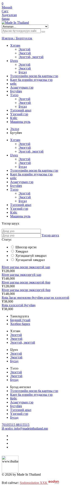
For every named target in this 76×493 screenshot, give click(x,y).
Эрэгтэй (24, 49)
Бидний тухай (20, 320)
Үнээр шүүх (50, 235)
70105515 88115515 (15, 424)
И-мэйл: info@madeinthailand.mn (25, 428)
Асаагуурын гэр (21, 87)
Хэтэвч (15, 45)
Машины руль (20, 122)
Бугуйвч (16, 91)
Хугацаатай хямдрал (30, 260)
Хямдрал (21, 251)
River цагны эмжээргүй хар (21, 274)
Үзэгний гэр (19, 114)
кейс (13, 83)
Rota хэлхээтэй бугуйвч (18, 305)
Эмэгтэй (25, 53)
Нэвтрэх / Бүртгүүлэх (17, 38)
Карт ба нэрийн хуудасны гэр (31, 80)
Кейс (13, 398)
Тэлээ (14, 95)
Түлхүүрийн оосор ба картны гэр (34, 76)
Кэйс (13, 118)
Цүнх (14, 60)
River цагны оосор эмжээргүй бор (26, 290)
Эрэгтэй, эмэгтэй (31, 57)
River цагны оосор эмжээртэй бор (26, 282)
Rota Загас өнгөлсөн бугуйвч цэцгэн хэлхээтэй (35, 297)
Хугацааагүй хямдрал (30, 255)
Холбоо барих (20, 324)
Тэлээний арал (20, 110)
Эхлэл (14, 129)
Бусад (23, 72)
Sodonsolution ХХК (34, 483)
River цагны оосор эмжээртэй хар (26, 267)
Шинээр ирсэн (26, 247)
